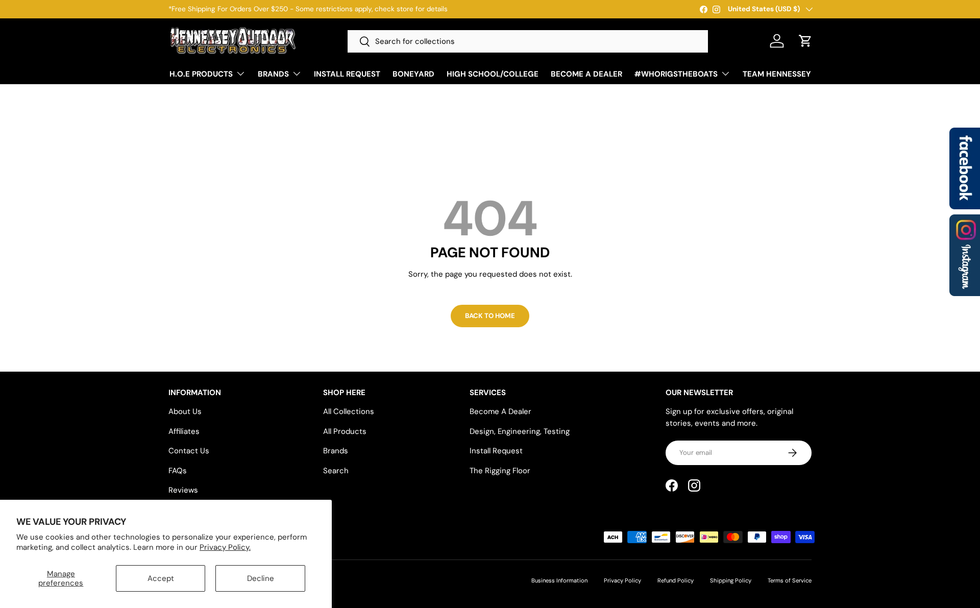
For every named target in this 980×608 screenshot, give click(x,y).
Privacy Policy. (225, 547)
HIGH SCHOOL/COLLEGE (492, 74)
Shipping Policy (730, 580)
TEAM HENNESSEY (777, 74)
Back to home (490, 315)
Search (336, 471)
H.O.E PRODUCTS (201, 74)
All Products (344, 431)
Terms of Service (790, 580)
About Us (185, 411)
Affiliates (184, 431)
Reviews (183, 490)
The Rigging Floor (500, 471)
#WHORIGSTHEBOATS (676, 74)
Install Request (496, 451)
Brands (335, 451)
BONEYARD (413, 74)
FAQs (177, 471)
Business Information (559, 580)
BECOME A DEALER (586, 74)
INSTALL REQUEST (347, 74)
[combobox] (528, 41)
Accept (161, 578)
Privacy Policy (622, 580)
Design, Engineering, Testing (520, 431)
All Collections (348, 411)
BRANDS (273, 74)
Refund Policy (675, 580)
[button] (805, 41)
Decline (260, 578)
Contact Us (188, 451)
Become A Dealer (500, 411)
